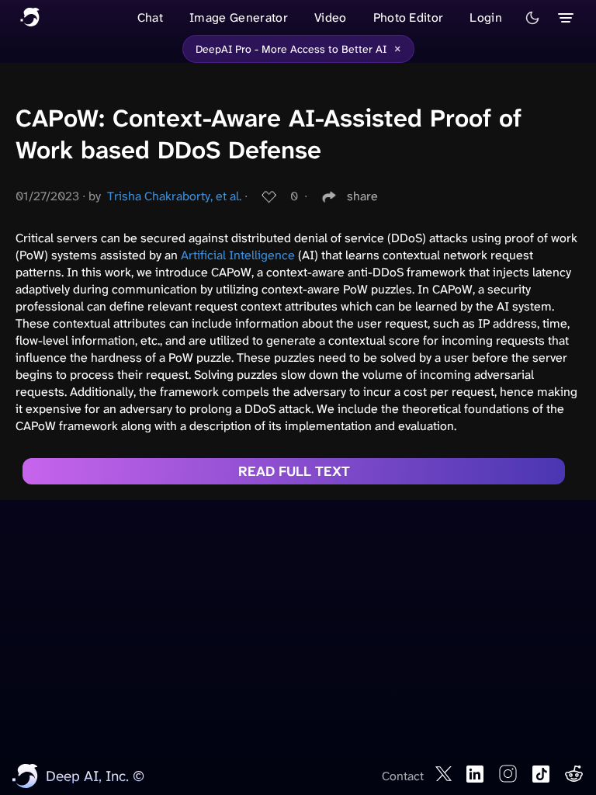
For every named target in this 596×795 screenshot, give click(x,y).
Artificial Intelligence (238, 255)
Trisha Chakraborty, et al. (174, 196)
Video (330, 17)
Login (486, 17)
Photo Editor (408, 17)
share (362, 196)
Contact (403, 776)
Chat (150, 17)
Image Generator (238, 17)
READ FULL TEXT (294, 471)
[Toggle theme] (532, 17)
